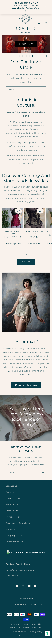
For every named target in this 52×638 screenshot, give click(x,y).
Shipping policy (35, 632)
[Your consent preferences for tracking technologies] (47, 633)
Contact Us (11, 486)
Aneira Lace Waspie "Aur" (34, 232)
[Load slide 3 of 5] (26, 56)
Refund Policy (13, 529)
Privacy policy (38, 627)
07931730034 (13, 575)
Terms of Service (14, 542)
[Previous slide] (15, 56)
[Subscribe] (43, 89)
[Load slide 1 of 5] (19, 56)
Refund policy (23, 627)
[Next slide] (37, 56)
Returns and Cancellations (19, 523)
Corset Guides (13, 498)
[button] (5, 23)
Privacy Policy (13, 517)
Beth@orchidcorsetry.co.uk (20, 570)
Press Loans (12, 510)
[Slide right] (32, 254)
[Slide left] (20, 254)
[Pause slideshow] (47, 56)
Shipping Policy (14, 535)
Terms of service (19, 632)
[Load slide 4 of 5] (29, 56)
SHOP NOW (26, 43)
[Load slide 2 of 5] (22, 56)
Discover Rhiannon (26, 385)
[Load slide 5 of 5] (32, 56)
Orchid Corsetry (24, 624)
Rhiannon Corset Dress (12, 232)
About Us (10, 492)
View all (26, 261)
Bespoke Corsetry (15, 504)
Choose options (12, 243)
